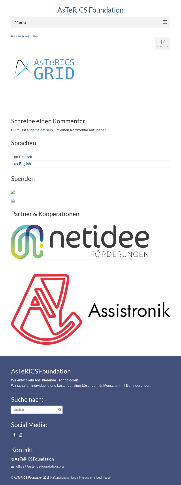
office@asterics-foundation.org (39, 466)
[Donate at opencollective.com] (13, 200)
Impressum (86, 477)
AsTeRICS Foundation (90, 10)
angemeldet (36, 130)
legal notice (103, 477)
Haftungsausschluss (63, 477)
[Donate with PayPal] (13, 191)
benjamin (23, 36)
